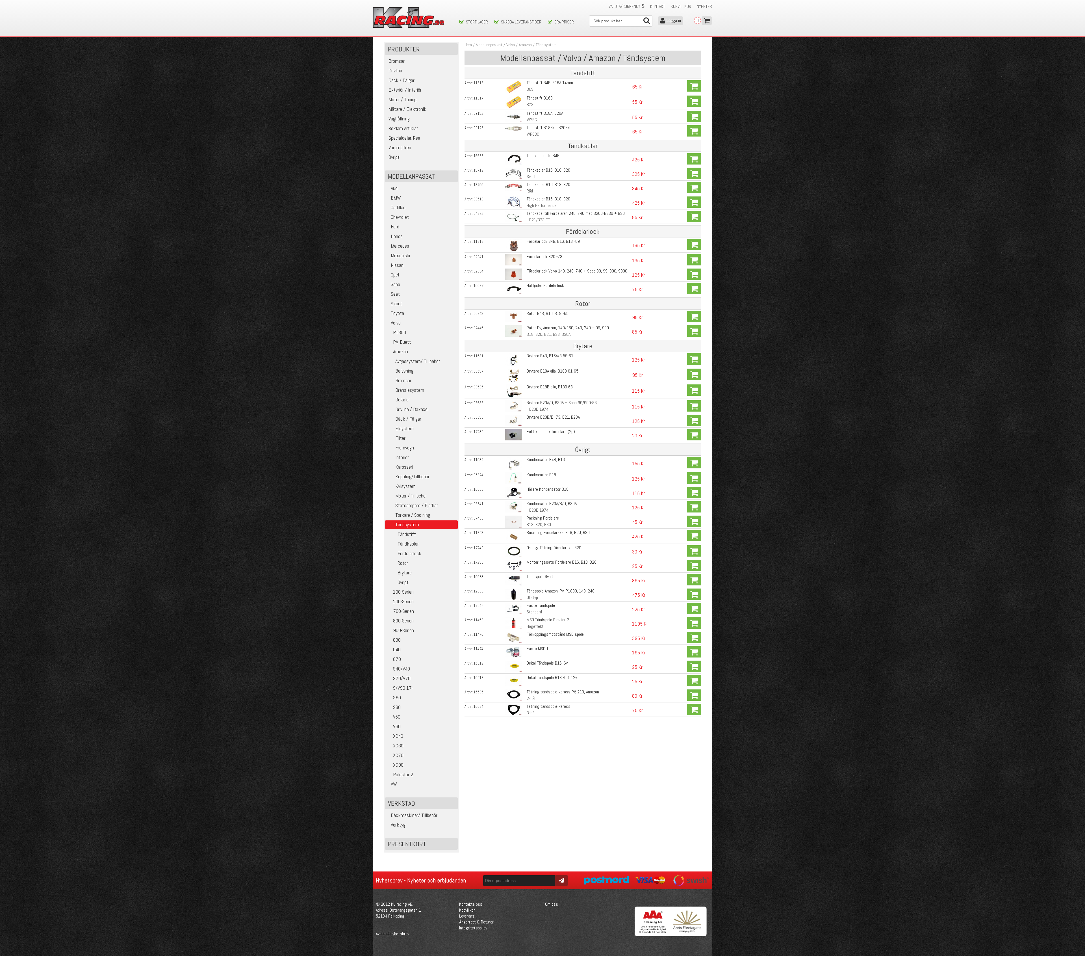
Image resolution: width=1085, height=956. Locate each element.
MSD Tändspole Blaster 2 (548, 620)
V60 (397, 726)
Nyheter (704, 6)
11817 (478, 98)
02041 (478, 256)
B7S (530, 104)
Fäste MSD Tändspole (545, 649)
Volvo (396, 322)
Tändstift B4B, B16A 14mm (550, 83)
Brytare (405, 572)
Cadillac (398, 207)
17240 (478, 547)
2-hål (531, 698)
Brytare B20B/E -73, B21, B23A (553, 417)
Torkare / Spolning (412, 515)
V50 (396, 716)
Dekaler (402, 399)
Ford (395, 226)
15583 (478, 576)
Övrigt (403, 582)
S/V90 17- (403, 688)
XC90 (398, 765)
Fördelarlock (409, 553)
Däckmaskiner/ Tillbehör (414, 815)
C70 (397, 659)
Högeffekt (535, 626)
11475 (478, 634)
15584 (478, 706)
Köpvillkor (681, 6)
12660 (478, 591)
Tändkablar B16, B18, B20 (548, 170)
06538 (478, 417)
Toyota (397, 313)
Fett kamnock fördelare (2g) (551, 431)
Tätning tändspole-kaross (548, 706)
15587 (478, 285)
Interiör (402, 457)
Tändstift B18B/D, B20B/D (549, 128)
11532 (478, 459)
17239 (478, 431)
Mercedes (400, 246)
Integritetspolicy (473, 928)
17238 (478, 562)
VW (394, 784)
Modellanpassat (489, 45)
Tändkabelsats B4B (543, 156)
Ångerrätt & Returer (476, 922)
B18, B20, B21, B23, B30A (548, 334)
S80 (397, 707)
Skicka (560, 880)
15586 (478, 155)
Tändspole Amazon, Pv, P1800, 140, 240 (560, 591)
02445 (478, 327)
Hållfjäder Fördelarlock (545, 285)
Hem (468, 45)
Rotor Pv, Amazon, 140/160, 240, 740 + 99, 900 (568, 328)
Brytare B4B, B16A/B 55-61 (550, 356)
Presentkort (407, 844)
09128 (478, 127)
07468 (478, 518)
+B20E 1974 (537, 409)
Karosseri (404, 467)
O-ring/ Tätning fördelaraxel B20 (554, 548)
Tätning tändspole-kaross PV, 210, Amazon (563, 692)
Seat (395, 294)
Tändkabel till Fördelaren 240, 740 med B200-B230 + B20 (576, 213)
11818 (478, 241)
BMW (396, 197)
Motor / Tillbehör (411, 495)
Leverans (466, 916)
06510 (478, 199)
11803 (478, 532)
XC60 (398, 745)
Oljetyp (532, 597)
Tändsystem (546, 45)
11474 (478, 648)
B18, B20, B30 (539, 524)
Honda (397, 236)
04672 (478, 213)
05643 (478, 313)
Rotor (403, 563)
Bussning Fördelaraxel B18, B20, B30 (558, 532)
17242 (478, 605)
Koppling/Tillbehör (412, 476)
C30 (397, 640)
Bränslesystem (409, 390)
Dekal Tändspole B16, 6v (547, 663)
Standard (534, 612)
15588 (478, 489)
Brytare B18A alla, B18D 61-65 (552, 371)
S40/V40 (401, 668)
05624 (478, 474)
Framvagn (404, 447)
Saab (395, 284)
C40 (397, 649)
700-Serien (403, 611)
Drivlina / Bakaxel (412, 409)
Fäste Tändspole (541, 605)
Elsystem (404, 428)
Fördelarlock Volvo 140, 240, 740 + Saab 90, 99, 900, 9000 (577, 271)
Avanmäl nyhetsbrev (392, 934)
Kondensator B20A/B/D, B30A (552, 504)
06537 (478, 371)
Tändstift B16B (540, 98)
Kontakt (657, 6)
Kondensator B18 (541, 475)
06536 (478, 402)
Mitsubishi (400, 255)
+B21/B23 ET (538, 220)
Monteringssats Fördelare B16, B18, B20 (561, 562)
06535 (478, 387)
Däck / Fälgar (408, 419)
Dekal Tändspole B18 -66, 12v (552, 677)
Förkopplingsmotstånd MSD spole (555, 634)
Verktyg (398, 824)
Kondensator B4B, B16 (546, 459)
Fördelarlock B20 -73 (544, 256)
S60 (397, 697)
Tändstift (407, 534)
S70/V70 (402, 678)
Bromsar (403, 380)
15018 (478, 677)
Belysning (404, 370)
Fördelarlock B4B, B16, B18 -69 (553, 241)
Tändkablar (408, 543)
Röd (530, 191)
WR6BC (533, 134)
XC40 (398, 736)
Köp (694, 86)
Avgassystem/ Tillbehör (417, 361)
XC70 (398, 755)
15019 (478, 663)
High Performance (542, 205)
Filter (400, 438)
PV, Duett (402, 342)
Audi (394, 188)
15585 (478, 692)
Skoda (397, 303)
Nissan (397, 265)
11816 (478, 82)
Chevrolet (400, 217)
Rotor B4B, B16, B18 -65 (547, 313)
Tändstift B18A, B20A (545, 113)
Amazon (400, 351)
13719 (478, 170)
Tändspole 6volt (540, 576)
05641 (478, 503)
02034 (478, 271)
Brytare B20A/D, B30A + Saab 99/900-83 (562, 403)
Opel (395, 274)
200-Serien (403, 601)
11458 (478, 619)
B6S (530, 89)
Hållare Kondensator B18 (547, 489)
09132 (478, 113)
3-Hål (531, 713)
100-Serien (403, 592)
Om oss (551, 904)
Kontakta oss (470, 904)
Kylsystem (405, 486)
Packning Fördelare (543, 518)
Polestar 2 (403, 774)
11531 (478, 355)
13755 (478, 184)
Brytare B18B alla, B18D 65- (550, 387)
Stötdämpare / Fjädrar (416, 505)
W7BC (532, 120)
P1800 (399, 332)
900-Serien (403, 630)
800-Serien (403, 620)
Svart (531, 176)
